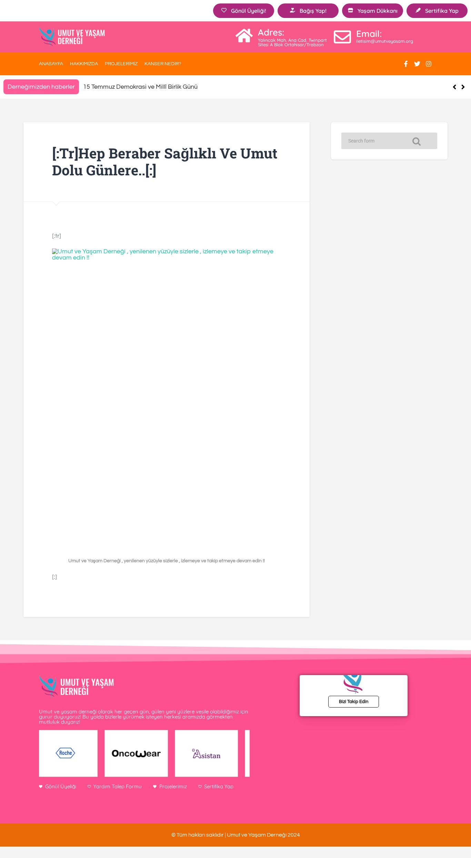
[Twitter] (417, 64)
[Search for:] (389, 141)
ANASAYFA (51, 63)
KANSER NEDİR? (162, 63)
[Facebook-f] (406, 64)
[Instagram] (428, 64)
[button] (463, 87)
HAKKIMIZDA (84, 63)
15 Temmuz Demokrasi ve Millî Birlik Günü (140, 87)
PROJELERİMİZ (121, 63)
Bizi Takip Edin (353, 701)
